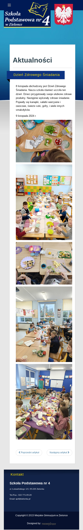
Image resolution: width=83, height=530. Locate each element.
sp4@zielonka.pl (23, 499)
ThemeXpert (49, 524)
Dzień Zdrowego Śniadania (37, 75)
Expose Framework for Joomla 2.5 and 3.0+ (41, 18)
